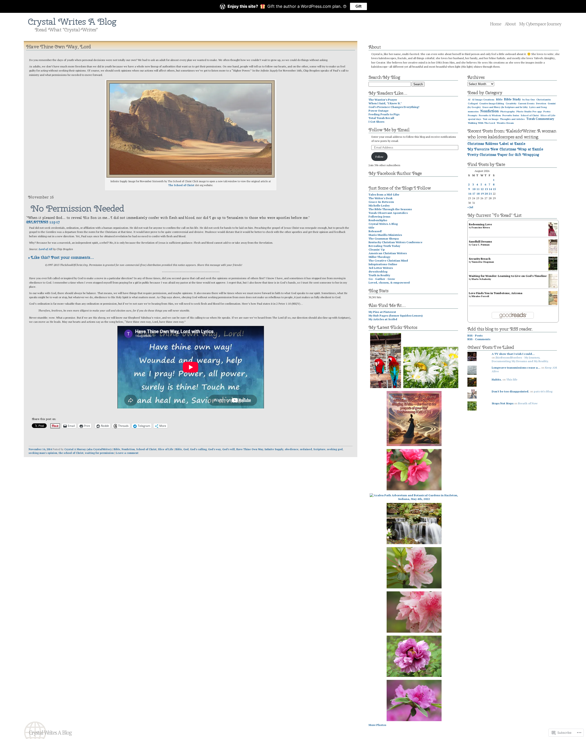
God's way (214, 449)
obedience (291, 449)
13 (486, 189)
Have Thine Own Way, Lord (58, 46)
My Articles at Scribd (383, 319)
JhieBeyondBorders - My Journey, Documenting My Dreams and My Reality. (520, 359)
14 (490, 189)
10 (473, 189)
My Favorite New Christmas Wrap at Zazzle (505, 149)
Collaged (473, 103)
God (186, 449)
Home (495, 24)
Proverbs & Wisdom (490, 115)
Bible (117, 449)
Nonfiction (128, 449)
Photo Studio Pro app (529, 111)
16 (469, 193)
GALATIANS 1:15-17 (43, 222)
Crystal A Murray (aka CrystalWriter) (87, 449)
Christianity (543, 99)
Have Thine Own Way (249, 449)
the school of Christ (71, 453)
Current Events (526, 103)
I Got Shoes (376, 121)
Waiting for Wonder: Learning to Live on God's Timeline (508, 276)
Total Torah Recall (381, 118)
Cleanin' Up (377, 249)
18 (478, 193)
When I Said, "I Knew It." (385, 103)
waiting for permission (99, 453)
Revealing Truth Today (384, 246)
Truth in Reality (379, 275)
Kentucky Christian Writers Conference (395, 242)
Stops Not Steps (502, 403)
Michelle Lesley (379, 205)
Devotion (541, 103)
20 (486, 193)
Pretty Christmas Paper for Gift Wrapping (503, 154)
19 (482, 193)
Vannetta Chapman (483, 261)
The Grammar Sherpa (384, 238)
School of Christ (146, 449)
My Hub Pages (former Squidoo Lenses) (396, 315)
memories (473, 111)
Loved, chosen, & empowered (389, 282)
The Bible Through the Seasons (390, 209)
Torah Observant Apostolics (388, 213)
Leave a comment (127, 453)
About (510, 24)
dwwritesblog (378, 271)
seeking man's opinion (43, 453)
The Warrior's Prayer (383, 99)
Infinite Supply (274, 449)
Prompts (472, 115)
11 (478, 189)
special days (474, 119)
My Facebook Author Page (395, 173)
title (371, 227)
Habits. (497, 379)
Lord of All (45, 249)
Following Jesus (379, 216)
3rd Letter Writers (381, 268)
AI (469, 99)
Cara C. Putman (481, 244)
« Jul (470, 207)
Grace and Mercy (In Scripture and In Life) (505, 107)
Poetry (547, 111)
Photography (507, 111)
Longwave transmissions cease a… (516, 367)
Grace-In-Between (381, 202)
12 (482, 189)
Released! (375, 231)
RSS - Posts (475, 335)
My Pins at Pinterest (382, 312)
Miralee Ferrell (480, 296)
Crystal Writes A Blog (72, 22)
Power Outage (378, 110)
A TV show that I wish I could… (513, 354)
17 (473, 193)
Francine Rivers (481, 227)
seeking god (335, 449)
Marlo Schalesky (481, 279)
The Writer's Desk (381, 198)
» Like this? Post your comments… (61, 257)
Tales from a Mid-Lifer (384, 194)
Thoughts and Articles (512, 119)
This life (511, 379)
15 (494, 189)
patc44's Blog (543, 391)
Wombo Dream (505, 122)
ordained (306, 449)
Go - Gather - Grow (382, 279)
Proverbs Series (510, 115)
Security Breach (480, 258)
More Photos (377, 725)
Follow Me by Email (389, 130)
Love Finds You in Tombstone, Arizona (495, 293)
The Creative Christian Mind (388, 260)
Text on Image (490, 119)
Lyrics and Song (538, 107)
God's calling (198, 449)
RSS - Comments (478, 339)
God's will (228, 449)
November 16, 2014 (40, 449)
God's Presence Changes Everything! (394, 107)
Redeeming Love (480, 224)
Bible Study (512, 99)
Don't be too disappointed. (510, 391)
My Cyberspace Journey (540, 24)
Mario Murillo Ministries (385, 235)
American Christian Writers (388, 253)
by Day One (528, 99)
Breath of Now (528, 403)
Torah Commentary (540, 119)
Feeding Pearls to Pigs (384, 114)
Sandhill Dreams (480, 241)
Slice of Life (165, 449)
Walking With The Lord (481, 122)
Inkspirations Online (383, 264)
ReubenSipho (378, 220)
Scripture (319, 449)
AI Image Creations (483, 99)
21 (490, 193)
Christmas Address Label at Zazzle (496, 143)
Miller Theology (379, 257)
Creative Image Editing (491, 103)
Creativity (511, 103)
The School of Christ (181, 185)
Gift (358, 6)
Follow (379, 156)
